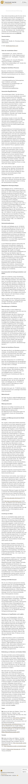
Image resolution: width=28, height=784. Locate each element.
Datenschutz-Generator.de (13, 749)
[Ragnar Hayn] (8, 2)
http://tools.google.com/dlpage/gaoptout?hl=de (13, 727)
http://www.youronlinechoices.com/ (12, 501)
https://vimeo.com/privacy (19, 717)
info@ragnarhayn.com (12, 45)
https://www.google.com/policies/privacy (11, 724)
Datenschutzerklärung (7, 772)
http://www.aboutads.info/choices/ (12, 498)
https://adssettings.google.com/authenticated (15, 746)
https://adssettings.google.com (10, 732)
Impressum (4, 774)
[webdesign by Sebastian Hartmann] (17, 775)
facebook (1, 771)
